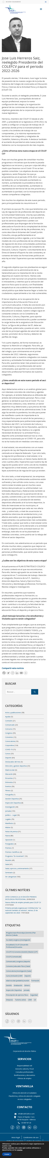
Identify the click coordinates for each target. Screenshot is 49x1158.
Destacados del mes (12, 762)
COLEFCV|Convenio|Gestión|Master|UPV (22, 952)
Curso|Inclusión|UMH (14, 976)
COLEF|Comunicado (13, 957)
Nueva (7, 836)
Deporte (8, 758)
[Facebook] (4, 673)
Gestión (9, 985)
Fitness (7, 790)
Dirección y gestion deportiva (16, 766)
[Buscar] (34, 692)
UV (35, 1000)
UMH (30, 1000)
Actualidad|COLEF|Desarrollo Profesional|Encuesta (17, 946)
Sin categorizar (10, 877)
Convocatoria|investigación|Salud (18, 971)
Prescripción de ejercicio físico (17, 995)
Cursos (7, 753)
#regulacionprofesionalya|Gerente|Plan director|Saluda (21, 934)
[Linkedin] (17, 673)
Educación (9, 774)
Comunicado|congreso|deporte (18, 961)
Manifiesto (9, 823)
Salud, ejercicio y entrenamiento (17, 868)
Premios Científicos (12, 852)
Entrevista (9, 782)
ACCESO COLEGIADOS (13, 2)
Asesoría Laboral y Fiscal (24, 1069)
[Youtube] (21, 673)
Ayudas (8, 717)
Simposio (9, 1000)
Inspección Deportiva (13, 803)
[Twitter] (8, 673)
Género (27, 985)
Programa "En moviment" (14, 856)
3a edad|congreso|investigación (18, 940)
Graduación (18, 985)
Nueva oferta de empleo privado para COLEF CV (23, 902)
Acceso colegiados (24, 1099)
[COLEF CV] (17, 1039)
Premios (8, 848)
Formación (35, 981)
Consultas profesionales (24, 1072)
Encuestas (9, 778)
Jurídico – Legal (10, 815)
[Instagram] (13, 673)
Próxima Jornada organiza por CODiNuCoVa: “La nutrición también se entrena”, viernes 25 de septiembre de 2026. (23, 910)
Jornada (8, 811)
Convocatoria (10, 741)
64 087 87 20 (26, 1123)
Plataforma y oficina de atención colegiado (24, 1096)
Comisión (8, 721)
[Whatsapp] (26, 673)
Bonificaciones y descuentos (24, 1075)
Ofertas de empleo (24, 1078)
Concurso (8, 729)
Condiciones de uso (31, 1137)
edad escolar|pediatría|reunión (17, 981)
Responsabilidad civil (24, 1066)
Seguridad (34, 995)
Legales (8, 819)
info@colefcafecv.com (26, 1114)
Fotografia (9, 795)
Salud (7, 864)
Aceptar (6, 1154)
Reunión (8, 860)
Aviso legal (16, 1137)
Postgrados (9, 844)
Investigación (10, 807)
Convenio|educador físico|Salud (18, 966)
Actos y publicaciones (13, 712)
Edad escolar (10, 770)
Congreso (8, 733)
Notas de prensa (11, 831)
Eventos (8, 786)
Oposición (9, 840)
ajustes (19, 1150)
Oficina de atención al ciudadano (25, 1093)
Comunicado (10, 725)
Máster (7, 827)
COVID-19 (9, 749)
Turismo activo (20, 1000)
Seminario (9, 872)
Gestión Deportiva (12, 799)
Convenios (9, 737)
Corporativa (9, 745)
